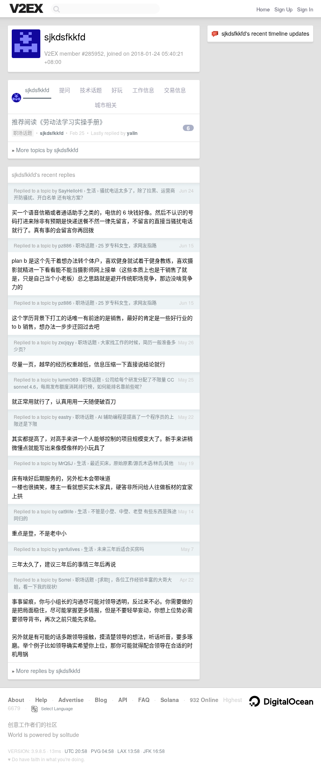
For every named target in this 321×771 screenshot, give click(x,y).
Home (263, 9)
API (122, 700)
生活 (91, 190)
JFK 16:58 (154, 750)
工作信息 (143, 90)
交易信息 (175, 90)
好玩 (117, 90)
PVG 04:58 (102, 750)
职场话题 (22, 132)
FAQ (144, 700)
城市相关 (106, 105)
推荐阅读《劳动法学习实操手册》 (59, 121)
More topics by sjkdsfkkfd (47, 150)
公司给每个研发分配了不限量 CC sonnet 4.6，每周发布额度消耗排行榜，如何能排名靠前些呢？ (94, 383)
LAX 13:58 (128, 750)
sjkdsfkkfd (37, 90)
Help (41, 700)
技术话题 (91, 90)
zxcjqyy (66, 342)
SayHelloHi (70, 190)
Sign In (305, 9)
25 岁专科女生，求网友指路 (127, 245)
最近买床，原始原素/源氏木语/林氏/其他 (131, 463)
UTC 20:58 (76, 750)
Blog (101, 700)
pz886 (65, 245)
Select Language (55, 708)
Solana (169, 700)
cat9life (66, 511)
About (16, 700)
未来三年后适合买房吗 (120, 549)
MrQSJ (65, 463)
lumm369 (68, 379)
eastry (64, 416)
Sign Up (283, 9)
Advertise (71, 700)
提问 (64, 90)
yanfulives (69, 549)
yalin (132, 132)
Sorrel (64, 579)
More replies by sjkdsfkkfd (48, 671)
